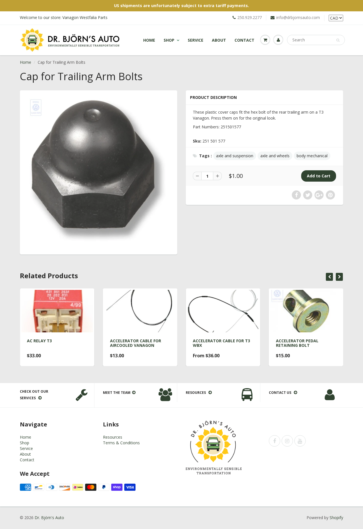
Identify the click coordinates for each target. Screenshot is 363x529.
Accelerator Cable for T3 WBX (221, 343)
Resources (112, 437)
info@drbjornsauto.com (298, 17)
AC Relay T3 (39, 340)
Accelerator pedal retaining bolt (297, 343)
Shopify (336, 517)
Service (195, 40)
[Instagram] (287, 441)
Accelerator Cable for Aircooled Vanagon (135, 343)
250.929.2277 (249, 17)
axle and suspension (234, 155)
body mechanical (312, 155)
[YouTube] (300, 441)
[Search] (338, 40)
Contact (244, 40)
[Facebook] (274, 441)
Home (149, 40)
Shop (169, 40)
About (219, 40)
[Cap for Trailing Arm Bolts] (98, 171)
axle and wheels (275, 155)
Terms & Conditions (121, 442)
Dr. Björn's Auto (49, 517)
